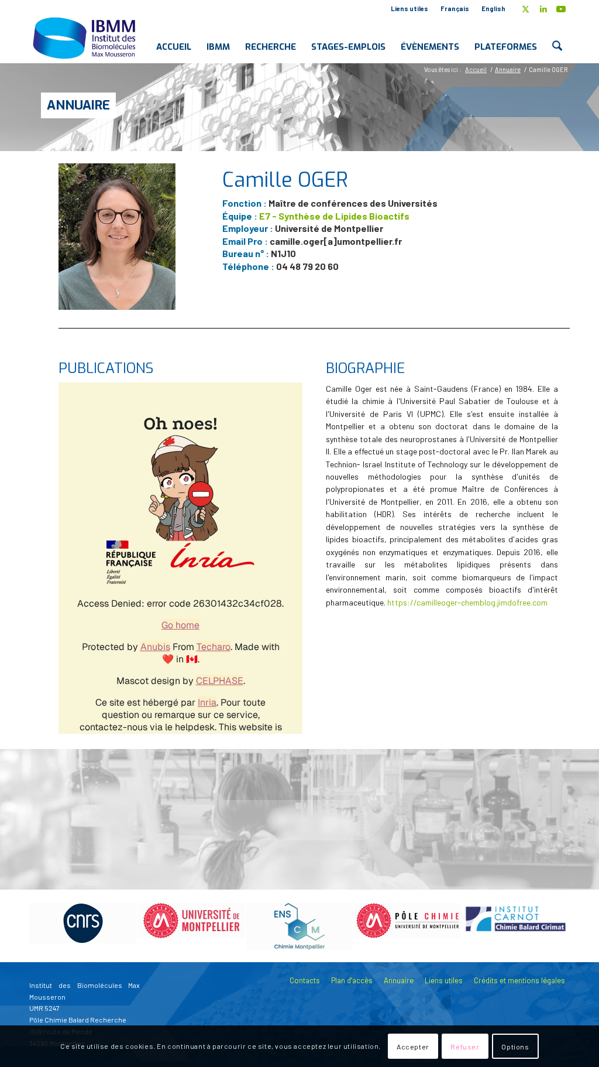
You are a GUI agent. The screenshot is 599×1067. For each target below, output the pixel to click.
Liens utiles (409, 8)
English (493, 8)
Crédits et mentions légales (519, 980)
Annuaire (78, 105)
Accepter (413, 1046)
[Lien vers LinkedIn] (543, 9)
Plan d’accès (352, 980)
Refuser (464, 1046)
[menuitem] (410, 9)
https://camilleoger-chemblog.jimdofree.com (467, 602)
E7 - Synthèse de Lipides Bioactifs (334, 215)
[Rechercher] (557, 37)
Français (454, 8)
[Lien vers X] (525, 9)
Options (515, 1046)
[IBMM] (85, 37)
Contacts (305, 980)
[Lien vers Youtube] (561, 9)
